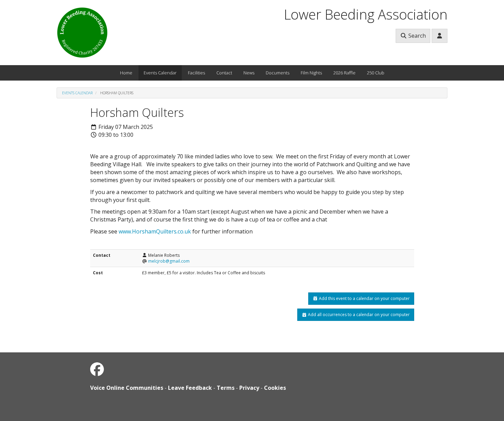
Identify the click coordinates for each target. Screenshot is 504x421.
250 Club (375, 73)
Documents (277, 73)
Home (126, 73)
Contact (224, 73)
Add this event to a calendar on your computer (364, 298)
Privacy (249, 388)
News (248, 73)
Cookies (275, 388)
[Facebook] (97, 369)
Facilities (196, 73)
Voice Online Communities (126, 388)
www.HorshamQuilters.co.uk (155, 231)
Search (416, 35)
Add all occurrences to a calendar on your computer (358, 314)
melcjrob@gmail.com (169, 261)
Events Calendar (160, 73)
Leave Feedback (190, 388)
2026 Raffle (344, 73)
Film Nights (311, 73)
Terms (226, 388)
